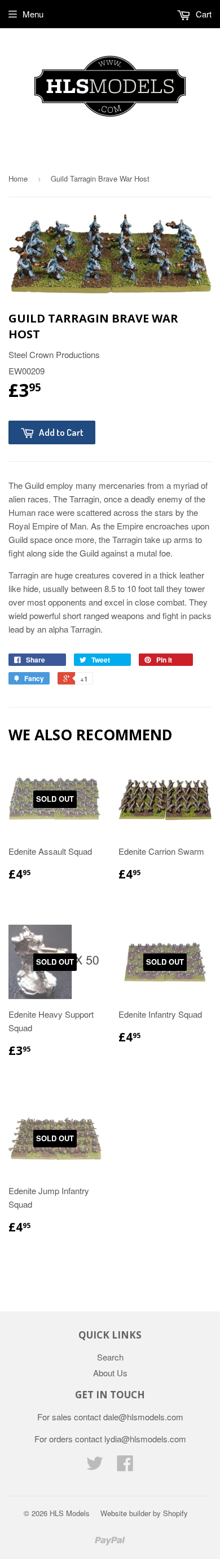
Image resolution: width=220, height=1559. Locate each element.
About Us (110, 1373)
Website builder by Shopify (144, 1513)
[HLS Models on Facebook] (125, 1466)
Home (18, 178)
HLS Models (70, 1513)
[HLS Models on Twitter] (94, 1466)
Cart (202, 14)
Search (110, 1357)
